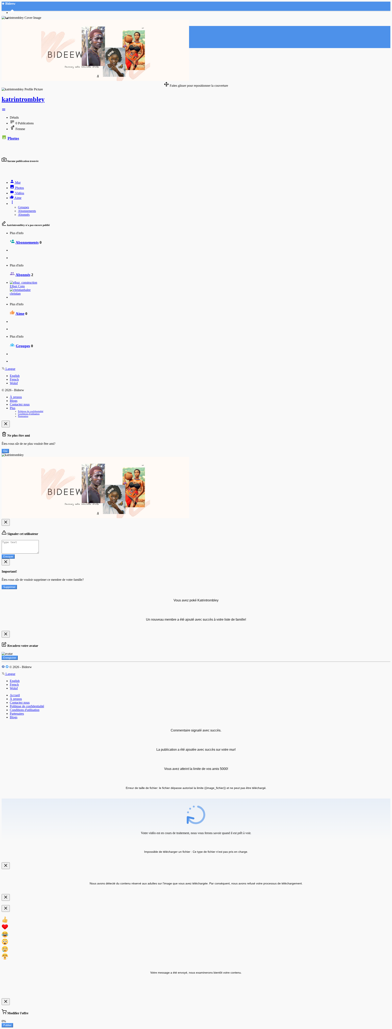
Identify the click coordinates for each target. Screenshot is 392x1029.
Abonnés (24, 214)
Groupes (23, 207)
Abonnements (27, 211)
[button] (4, 110)
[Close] (6, 424)
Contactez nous (20, 404)
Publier (7, 1025)
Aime (20, 313)
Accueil (15, 695)
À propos (16, 397)
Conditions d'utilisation (29, 413)
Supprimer (9, 587)
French (14, 379)
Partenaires (23, 416)
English (15, 375)
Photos (13, 138)
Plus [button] (12, 408)
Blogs (13, 400)
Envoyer (8, 556)
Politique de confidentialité (30, 411)
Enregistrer (9, 657)
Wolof (14, 383)
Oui (5, 451)
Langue (10, 369)
